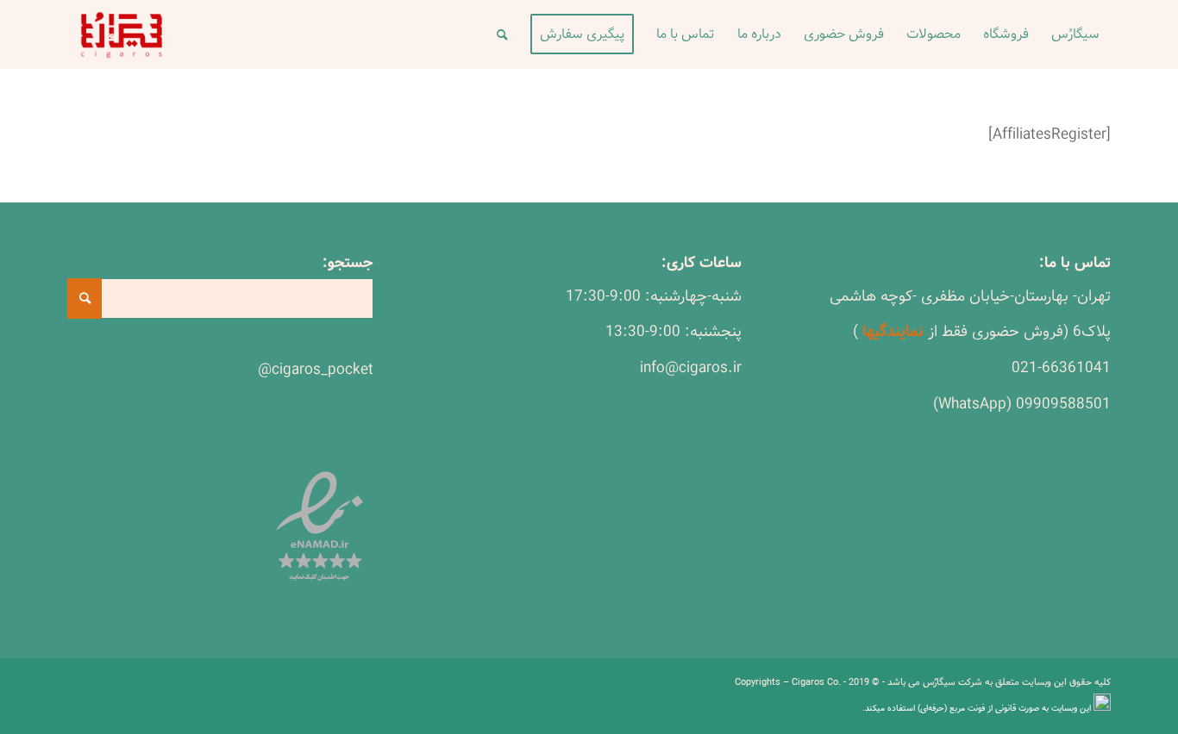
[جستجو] (502, 34)
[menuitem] (1075, 34)
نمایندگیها (893, 332)
